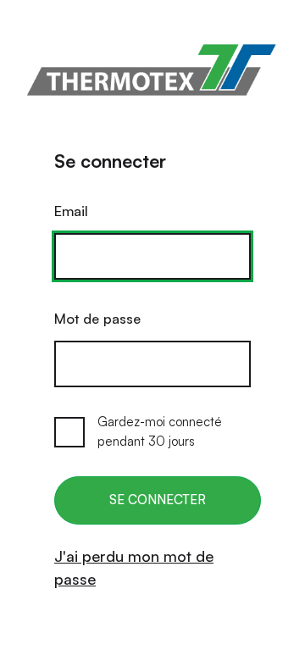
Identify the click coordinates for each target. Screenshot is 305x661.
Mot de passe (97, 318)
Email (71, 210)
